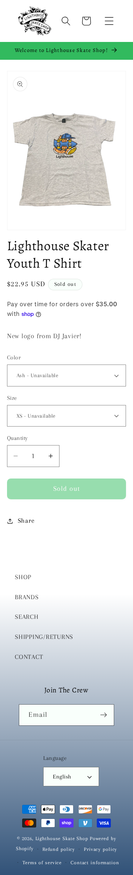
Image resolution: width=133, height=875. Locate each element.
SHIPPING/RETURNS (44, 636)
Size (12, 398)
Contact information (95, 862)
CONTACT (29, 656)
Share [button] (26, 520)
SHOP (23, 577)
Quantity (17, 438)
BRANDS (27, 597)
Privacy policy (100, 849)
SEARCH (27, 616)
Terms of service (42, 862)
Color (14, 357)
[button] (109, 21)
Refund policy (58, 849)
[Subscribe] (103, 715)
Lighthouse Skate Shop (61, 838)
